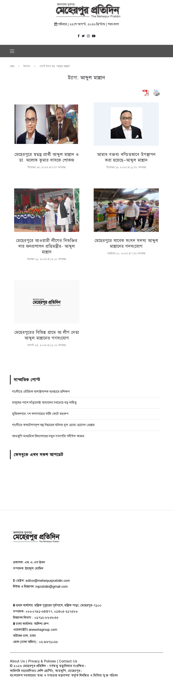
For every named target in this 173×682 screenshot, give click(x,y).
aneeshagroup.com (43, 630)
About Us (17, 661)
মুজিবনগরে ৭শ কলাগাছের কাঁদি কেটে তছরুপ (40, 414)
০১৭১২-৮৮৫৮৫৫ (46, 618)
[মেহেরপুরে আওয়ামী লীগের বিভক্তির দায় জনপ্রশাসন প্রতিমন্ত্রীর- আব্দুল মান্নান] (46, 210)
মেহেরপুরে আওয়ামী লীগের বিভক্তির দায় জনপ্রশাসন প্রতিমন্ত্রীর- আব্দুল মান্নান (46, 246)
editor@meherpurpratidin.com (48, 581)
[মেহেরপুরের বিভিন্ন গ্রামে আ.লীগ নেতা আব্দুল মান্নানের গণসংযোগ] (46, 302)
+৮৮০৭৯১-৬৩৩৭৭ (39, 611)
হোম (12, 66)
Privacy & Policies (42, 661)
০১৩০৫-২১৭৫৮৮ (66, 611)
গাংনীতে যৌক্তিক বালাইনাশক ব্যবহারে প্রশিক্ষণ (41, 392)
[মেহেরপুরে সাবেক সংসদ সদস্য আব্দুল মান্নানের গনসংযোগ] (126, 210)
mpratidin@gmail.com (51, 587)
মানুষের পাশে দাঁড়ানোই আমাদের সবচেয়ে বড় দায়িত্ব (44, 403)
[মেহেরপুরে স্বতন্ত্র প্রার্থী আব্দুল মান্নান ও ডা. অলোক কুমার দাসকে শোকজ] (46, 124)
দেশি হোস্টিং (45, 671)
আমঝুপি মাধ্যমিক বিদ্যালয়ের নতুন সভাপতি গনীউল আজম (48, 436)
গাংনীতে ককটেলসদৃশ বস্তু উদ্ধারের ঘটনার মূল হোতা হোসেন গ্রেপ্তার (53, 425)
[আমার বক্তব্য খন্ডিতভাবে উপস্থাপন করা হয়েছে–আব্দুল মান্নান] (126, 124)
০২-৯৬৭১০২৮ (48, 642)
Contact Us (68, 661)
